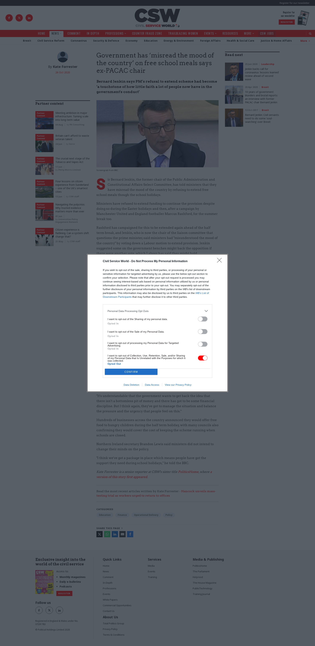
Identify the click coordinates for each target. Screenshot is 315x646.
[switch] (202, 319)
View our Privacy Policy (178, 384)
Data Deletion (131, 384)
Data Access (152, 384)
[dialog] (157, 323)
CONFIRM (131, 372)
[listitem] (157, 311)
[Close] (220, 261)
